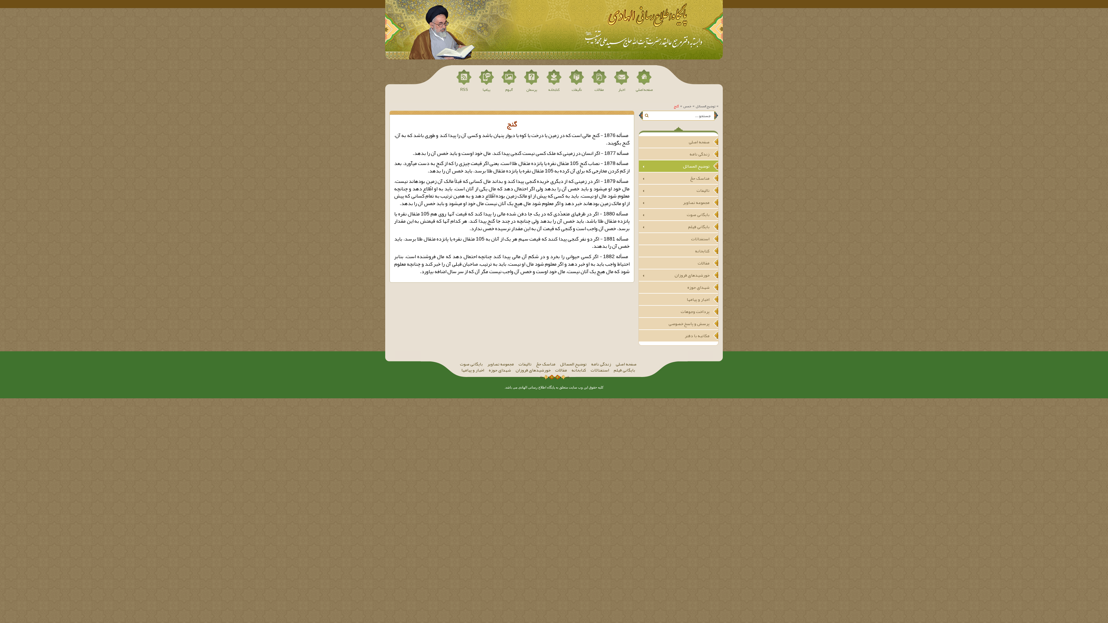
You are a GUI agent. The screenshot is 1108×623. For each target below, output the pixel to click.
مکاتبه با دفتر (697, 335)
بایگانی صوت (698, 214)
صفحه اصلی (699, 142)
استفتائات (700, 238)
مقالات (704, 263)
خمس (687, 106)
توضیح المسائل (705, 106)
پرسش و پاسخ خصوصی (689, 323)
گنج (676, 106)
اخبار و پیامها (698, 299)
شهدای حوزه (698, 287)
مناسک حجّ (700, 178)
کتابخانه (702, 251)
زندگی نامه (700, 154)
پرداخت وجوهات (695, 311)
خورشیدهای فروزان (692, 275)
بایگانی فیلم (699, 226)
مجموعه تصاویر (696, 202)
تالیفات (703, 190)
